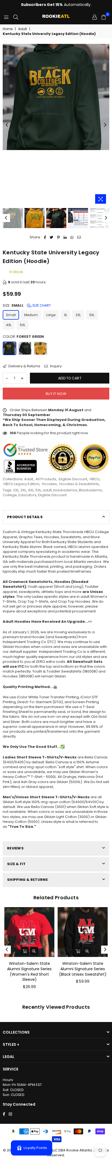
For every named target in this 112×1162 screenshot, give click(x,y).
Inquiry (55, 366)
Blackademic (90, 490)
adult (47, 490)
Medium (31, 315)
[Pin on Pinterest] (58, 237)
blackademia (65, 490)
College (10, 495)
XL (65, 315)
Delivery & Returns (24, 366)
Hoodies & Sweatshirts (79, 483)
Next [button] (105, 125)
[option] (56, 97)
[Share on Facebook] (45, 237)
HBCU (94, 479)
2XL (78, 315)
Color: (23, 336)
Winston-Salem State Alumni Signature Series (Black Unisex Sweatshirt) (83, 969)
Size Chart (41, 305)
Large (50, 315)
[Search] (16, 17)
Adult (22, 29)
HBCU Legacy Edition (21, 483)
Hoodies (49, 483)
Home (8, 29)
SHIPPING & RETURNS (27, 879)
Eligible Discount (73, 479)
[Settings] (94, 17)
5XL (22, 325)
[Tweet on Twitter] (52, 237)
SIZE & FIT (16, 863)
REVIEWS (15, 848)
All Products (46, 479)
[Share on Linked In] (65, 237)
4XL (8, 325)
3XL (91, 315)
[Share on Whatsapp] (72, 237)
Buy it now (56, 393)
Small (11, 315)
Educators (27, 495)
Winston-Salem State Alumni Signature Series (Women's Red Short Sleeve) (29, 971)
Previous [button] (7, 125)
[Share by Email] (79, 237)
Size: (27, 305)
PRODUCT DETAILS (25, 517)
